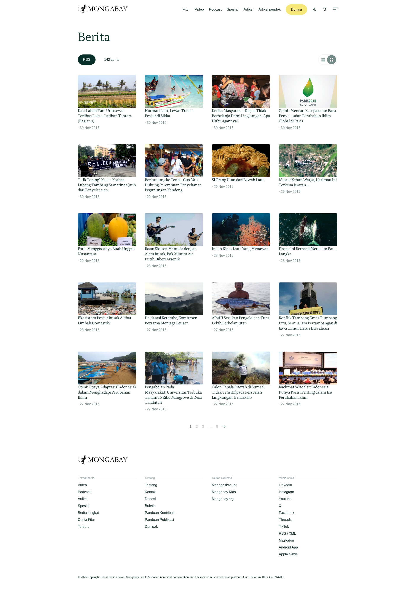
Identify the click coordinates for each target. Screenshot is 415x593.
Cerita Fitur (86, 519)
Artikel (248, 9)
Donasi (296, 9)
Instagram (286, 492)
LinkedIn (285, 485)
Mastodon (286, 540)
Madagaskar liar (224, 485)
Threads (285, 519)
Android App (288, 547)
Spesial (232, 9)
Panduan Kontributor (161, 513)
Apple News (288, 554)
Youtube (285, 499)
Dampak (151, 526)
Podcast (215, 9)
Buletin (150, 506)
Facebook (286, 513)
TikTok (284, 526)
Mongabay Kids (224, 492)
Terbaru (83, 526)
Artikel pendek (270, 9)
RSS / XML (287, 533)
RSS (86, 59)
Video (199, 9)
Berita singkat (88, 513)
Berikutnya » (224, 426)
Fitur (186, 9)
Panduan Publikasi (159, 519)
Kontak (150, 492)
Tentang (151, 485)
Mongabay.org (223, 499)
